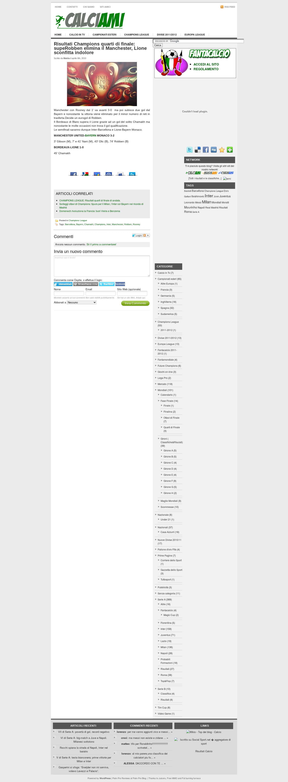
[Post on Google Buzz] (97, 173)
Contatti (72, 7)
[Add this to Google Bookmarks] (85, 173)
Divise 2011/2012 (167, 34)
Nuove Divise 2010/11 (169, 539)
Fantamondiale (166, 359)
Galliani (187, 196)
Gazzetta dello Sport (171, 569)
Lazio (164, 641)
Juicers (162, 778)
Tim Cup (162, 707)
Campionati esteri (104, 34)
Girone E (168, 474)
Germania (166, 295)
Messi (198, 202)
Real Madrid (211, 207)
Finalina (168, 411)
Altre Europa (167, 283)
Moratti (225, 202)
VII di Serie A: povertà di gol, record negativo (83, 732)
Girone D (168, 468)
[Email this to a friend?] (109, 173)
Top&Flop (166, 681)
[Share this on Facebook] (73, 173)
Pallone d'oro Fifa (167, 549)
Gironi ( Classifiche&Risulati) (172, 440)
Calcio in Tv (77, 34)
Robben (128, 224)
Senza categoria (166, 593)
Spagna (165, 307)
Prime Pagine (165, 555)
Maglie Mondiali (169, 500)
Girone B (168, 456)
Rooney (136, 224)
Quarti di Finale (172, 427)
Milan (164, 647)
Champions (100, 224)
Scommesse (167, 506)
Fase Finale (167, 400)
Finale (167, 405)
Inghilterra (166, 301)
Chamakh (88, 224)
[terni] (227, 178)
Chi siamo (88, 7)
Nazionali (163, 527)
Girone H (168, 493)
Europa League (195, 34)
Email (89, 289)
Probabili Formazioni (167, 660)
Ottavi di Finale (171, 417)
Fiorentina (166, 622)
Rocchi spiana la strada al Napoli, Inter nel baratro (84, 749)
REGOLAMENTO (206, 69)
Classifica (166, 693)
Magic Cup (169, 615)
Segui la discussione (146, 235)
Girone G (168, 486)
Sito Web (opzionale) (129, 289)
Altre (163, 604)
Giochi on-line (165, 371)
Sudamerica (167, 314)
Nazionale (163, 514)
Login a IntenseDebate (63, 284)
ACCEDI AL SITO (206, 64)
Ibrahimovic (197, 196)
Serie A (162, 599)
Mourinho (190, 207)
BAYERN (90, 135)
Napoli (164, 653)
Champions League (136, 34)
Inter (109, 224)
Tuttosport (166, 579)
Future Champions (168, 365)
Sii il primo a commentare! (101, 244)
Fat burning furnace (191, 778)
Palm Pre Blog (139, 778)
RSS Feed (229, 7)
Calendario (167, 394)
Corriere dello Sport (171, 560)
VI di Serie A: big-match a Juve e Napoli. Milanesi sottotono (84, 740)
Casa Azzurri (167, 532)
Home (58, 7)
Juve (216, 196)
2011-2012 (166, 330)
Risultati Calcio (203, 751)
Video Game (164, 713)
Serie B (162, 688)
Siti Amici (105, 7)
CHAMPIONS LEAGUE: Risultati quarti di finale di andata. (89, 200)
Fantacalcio (167, 610)
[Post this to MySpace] (120, 173)
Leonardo (189, 202)
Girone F (168, 480)
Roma (164, 675)
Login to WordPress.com (85, 284)
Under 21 (166, 519)
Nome (57, 289)
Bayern (79, 224)
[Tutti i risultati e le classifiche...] (204, 178)
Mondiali (162, 390)
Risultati (165, 668)
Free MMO (172, 778)
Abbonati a (60, 302)
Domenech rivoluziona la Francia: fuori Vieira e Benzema (89, 211)
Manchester (117, 224)
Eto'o (226, 190)
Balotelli (187, 190)
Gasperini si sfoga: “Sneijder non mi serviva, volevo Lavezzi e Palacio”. (84, 769)
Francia (165, 289)
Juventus (165, 635)
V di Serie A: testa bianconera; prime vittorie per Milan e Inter (83, 759)
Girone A (168, 450)
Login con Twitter (107, 284)
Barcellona (70, 224)
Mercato (162, 384)
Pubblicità (163, 587)
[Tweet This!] (132, 173)
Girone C (168, 462)
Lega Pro (163, 377)
